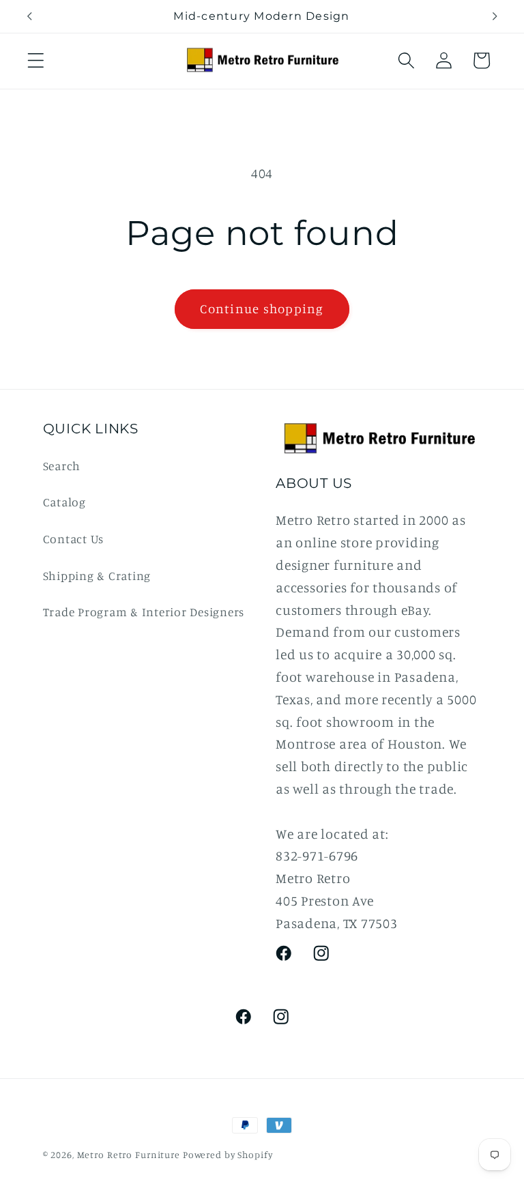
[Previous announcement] (29, 16)
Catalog (64, 502)
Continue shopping (261, 308)
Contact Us (73, 539)
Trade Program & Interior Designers (144, 612)
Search (62, 466)
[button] (36, 60)
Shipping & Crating (97, 575)
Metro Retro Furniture (130, 1154)
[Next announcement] (495, 16)
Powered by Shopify (228, 1154)
